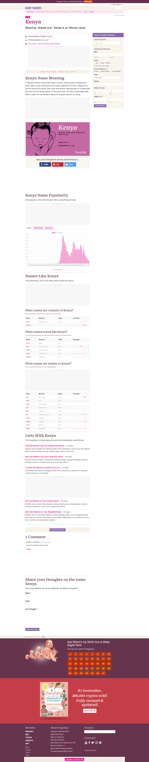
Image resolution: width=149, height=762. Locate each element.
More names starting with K (74, 759)
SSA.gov (60, 269)
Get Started (30, 12)
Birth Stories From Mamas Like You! (63, 743)
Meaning (43, 71)
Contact (28, 750)
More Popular (105, 71)
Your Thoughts (31, 609)
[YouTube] (86, 743)
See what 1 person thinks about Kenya (44, 43)
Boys (102, 63)
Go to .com (116, 4)
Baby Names (33, 8)
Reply (28, 549)
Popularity (54, 71)
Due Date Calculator (58, 740)
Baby (27, 734)
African (50, 36)
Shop (27, 743)
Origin (96, 75)
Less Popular (116, 71)
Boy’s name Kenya (118, 15)
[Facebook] (89, 743)
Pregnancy (29, 731)
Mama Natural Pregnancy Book (61, 748)
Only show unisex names (102, 66)
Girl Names (37, 636)
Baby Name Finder (57, 734)
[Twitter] (92, 743)
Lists (85, 12)
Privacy (27, 752)
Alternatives (61, 71)
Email (27, 601)
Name (27, 593)
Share (48, 71)
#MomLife (29, 740)
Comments (72, 71)
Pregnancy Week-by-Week (60, 731)
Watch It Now (88, 1)
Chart (29, 227)
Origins (91, 12)
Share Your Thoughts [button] (58, 530)
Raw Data (38, 227)
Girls (108, 63)
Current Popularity (101, 69)
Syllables (98, 96)
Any (97, 63)
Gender (96, 60)
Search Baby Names (100, 106)
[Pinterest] (100, 743)
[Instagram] (96, 743)
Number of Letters (99, 88)
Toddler (28, 737)
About (27, 747)
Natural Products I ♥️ (58, 745)
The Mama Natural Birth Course (62, 751)
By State (49, 227)
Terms (27, 755)
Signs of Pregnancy (57, 737)
